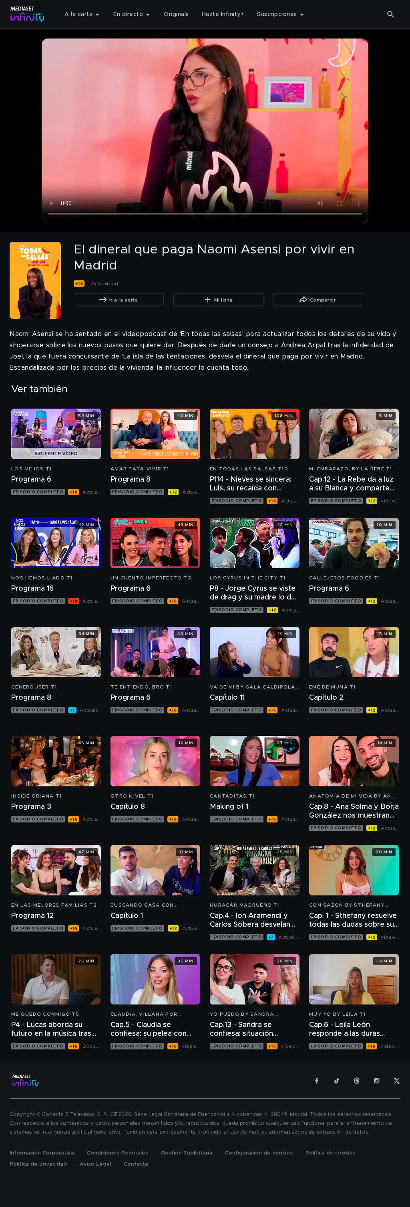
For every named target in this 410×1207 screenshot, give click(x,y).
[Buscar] (391, 14)
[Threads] (356, 1080)
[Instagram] (376, 1080)
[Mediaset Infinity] (27, 14)
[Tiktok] (336, 1080)
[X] (396, 1080)
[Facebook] (316, 1080)
